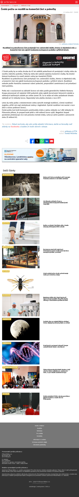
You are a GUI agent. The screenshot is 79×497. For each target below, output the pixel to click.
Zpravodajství (5, 5)
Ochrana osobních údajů (39, 442)
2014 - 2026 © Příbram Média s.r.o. (39, 482)
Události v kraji (25, 5)
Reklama (39, 431)
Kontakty (39, 436)
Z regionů (15, 5)
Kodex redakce (39, 426)
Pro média (39, 433)
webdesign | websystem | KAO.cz (39, 486)
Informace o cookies (39, 439)
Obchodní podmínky (39, 445)
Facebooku (15, 127)
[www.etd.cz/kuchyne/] (39, 61)
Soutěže (39, 428)
